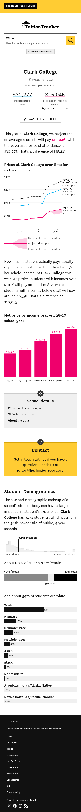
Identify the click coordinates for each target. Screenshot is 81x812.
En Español (12, 720)
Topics (10, 748)
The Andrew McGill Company (47, 728)
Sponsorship (13, 779)
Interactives (12, 755)
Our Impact (12, 742)
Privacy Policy (13, 792)
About (10, 736)
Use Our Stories (14, 761)
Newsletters (12, 773)
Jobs (9, 786)
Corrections (12, 767)
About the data (18, 420)
